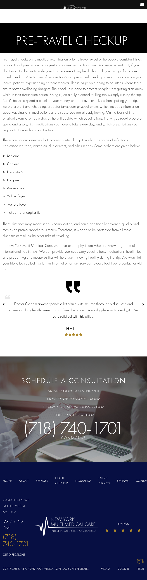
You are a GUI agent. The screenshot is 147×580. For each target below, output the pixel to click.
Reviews (123, 481)
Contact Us (73, 437)
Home (7, 481)
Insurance (83, 481)
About (24, 481)
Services (42, 481)
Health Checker (61, 480)
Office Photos (104, 480)
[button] (143, 304)
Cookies (123, 569)
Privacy (105, 569)
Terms (140, 569)
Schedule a (73, 380)
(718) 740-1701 (73, 428)
